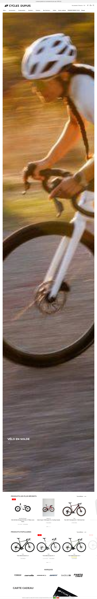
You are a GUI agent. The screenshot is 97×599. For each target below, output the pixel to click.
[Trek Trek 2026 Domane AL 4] (48, 543)
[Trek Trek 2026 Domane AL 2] (23, 543)
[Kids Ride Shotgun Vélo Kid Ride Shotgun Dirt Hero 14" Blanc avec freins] (23, 507)
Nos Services (46, 10)
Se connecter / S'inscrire (77, 5)
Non (57, 597)
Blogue (83, 10)
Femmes (38, 10)
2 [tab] (49, 488)
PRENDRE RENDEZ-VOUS (74, 10)
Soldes (54, 10)
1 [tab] (47, 562)
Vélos (4, 10)
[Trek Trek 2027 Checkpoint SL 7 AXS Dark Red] (74, 507)
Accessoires (12, 10)
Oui (54, 597)
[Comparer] (88, 5)
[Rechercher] (93, 5)
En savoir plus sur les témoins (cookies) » (67, 597)
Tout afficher (80, 496)
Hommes (30, 10)
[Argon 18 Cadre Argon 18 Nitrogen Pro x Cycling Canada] (48, 507)
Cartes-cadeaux (62, 10)
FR (84, 5)
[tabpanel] (48, 252)
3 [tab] (53, 488)
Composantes (21, 10)
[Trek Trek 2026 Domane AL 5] (74, 543)
